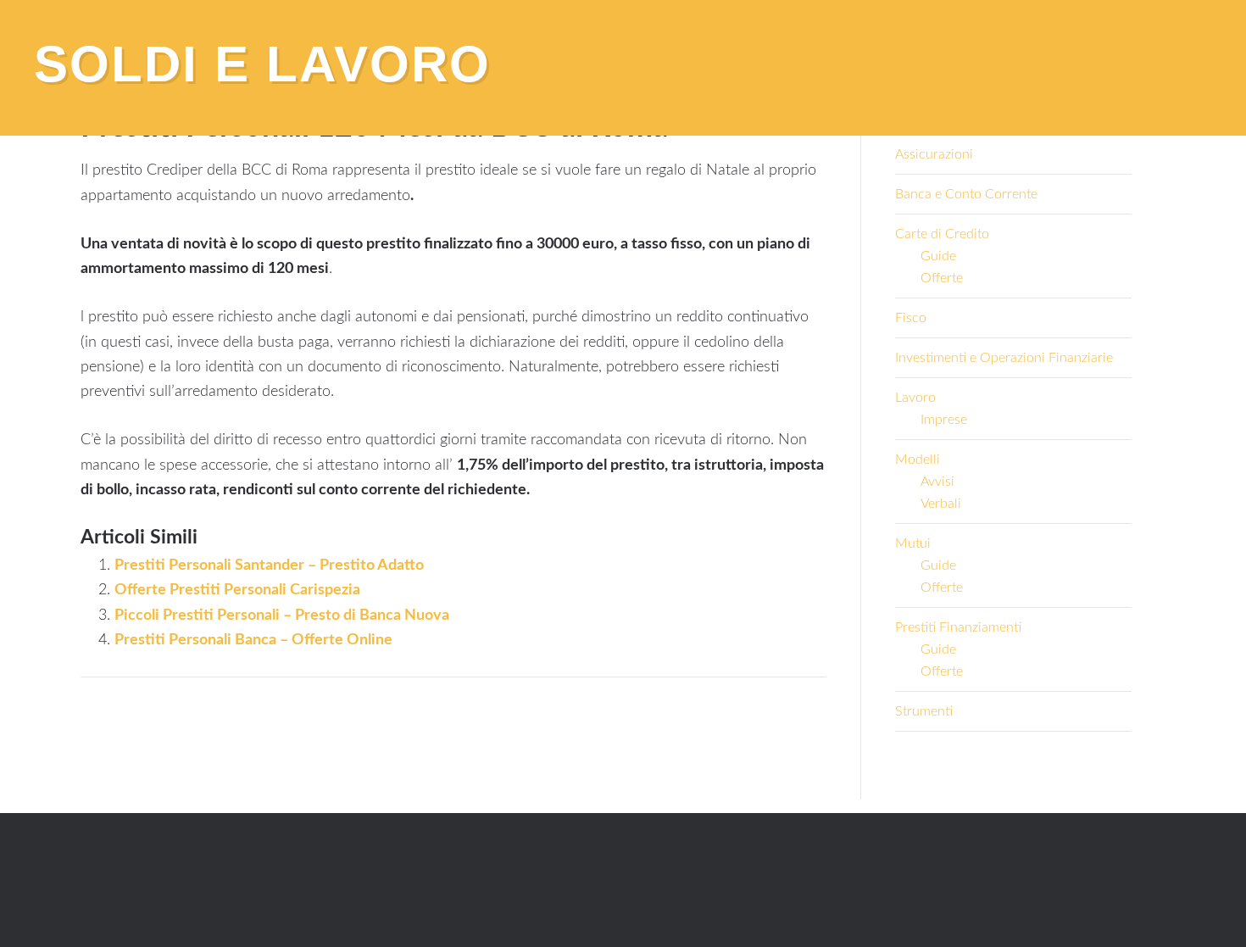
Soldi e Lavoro (262, 64)
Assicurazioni (934, 154)
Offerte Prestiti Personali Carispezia (237, 590)
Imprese (944, 419)
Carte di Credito (942, 234)
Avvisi (937, 481)
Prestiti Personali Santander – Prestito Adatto (269, 565)
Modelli (917, 459)
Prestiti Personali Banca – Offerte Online (253, 640)
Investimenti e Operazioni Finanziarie (1004, 358)
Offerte (942, 278)
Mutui (913, 543)
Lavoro (915, 397)
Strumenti (924, 711)
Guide (938, 256)
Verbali (941, 503)
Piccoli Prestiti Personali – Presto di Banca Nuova (281, 615)
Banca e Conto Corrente (966, 194)
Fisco (910, 318)
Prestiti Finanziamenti (958, 627)
